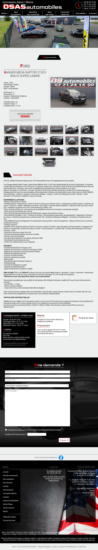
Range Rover (7, 534)
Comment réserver (65, 13)
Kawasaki (73, 534)
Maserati (58, 532)
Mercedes (66, 532)
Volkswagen (32, 534)
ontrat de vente (86, 318)
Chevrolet (19, 532)
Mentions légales (44, 547)
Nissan (79, 532)
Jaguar (47, 532)
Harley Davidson (58, 534)
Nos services (50, 13)
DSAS (4, 13)
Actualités (80, 13)
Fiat (39, 532)
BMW (13, 532)
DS (36, 532)
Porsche (93, 532)
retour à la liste (50, 57)
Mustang (73, 532)
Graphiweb (82, 547)
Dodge (31, 532)
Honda (67, 534)
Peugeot (86, 532)
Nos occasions (16, 13)
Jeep (52, 532)
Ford (42, 532)
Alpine (4, 532)
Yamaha (92, 534)
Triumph (85, 534)
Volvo (39, 534)
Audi (8, 532)
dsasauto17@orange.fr (86, 484)
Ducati (49, 534)
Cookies (55, 547)
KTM (79, 534)
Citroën (25, 532)
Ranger (14, 534)
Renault (20, 534)
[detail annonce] (73, 92)
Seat (25, 534)
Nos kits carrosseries (33, 13)
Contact (93, 13)
